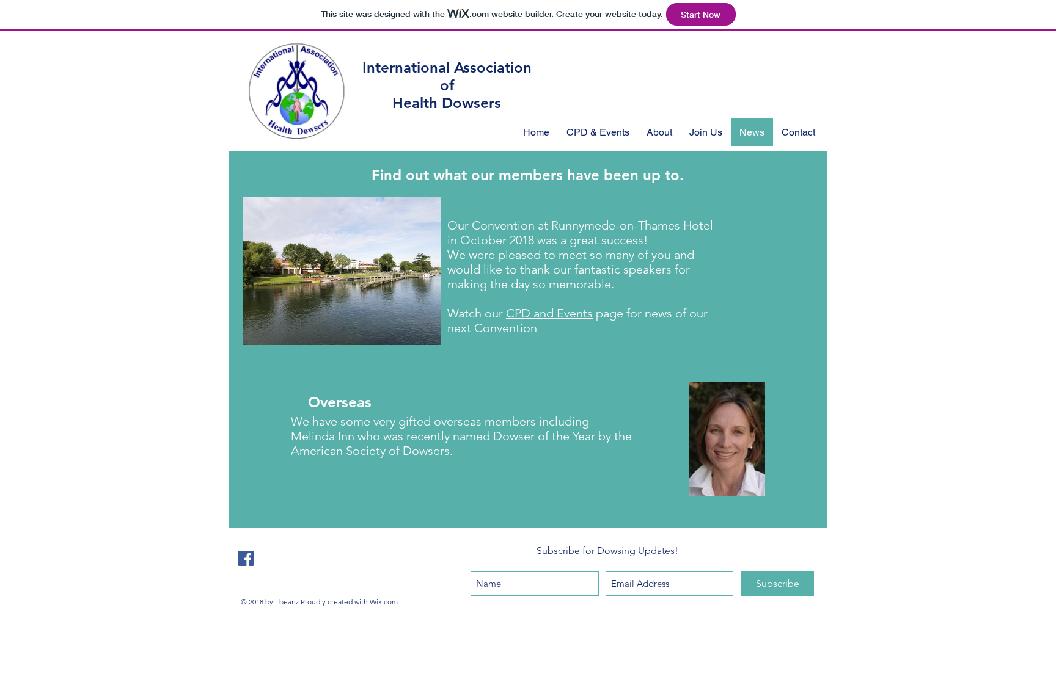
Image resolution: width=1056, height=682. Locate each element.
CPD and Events (549, 313)
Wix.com (384, 601)
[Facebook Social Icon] (246, 558)
